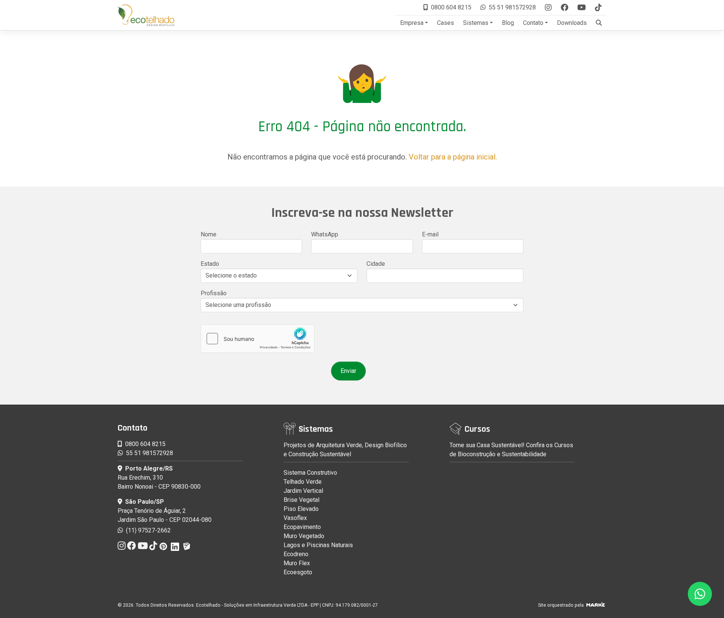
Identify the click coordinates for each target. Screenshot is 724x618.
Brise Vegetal (301, 499)
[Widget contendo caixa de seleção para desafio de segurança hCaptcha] (257, 338)
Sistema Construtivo (310, 472)
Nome (208, 234)
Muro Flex (297, 563)
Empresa (411, 22)
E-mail (430, 234)
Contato (533, 22)
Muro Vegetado (304, 536)
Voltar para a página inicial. (453, 156)
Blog (508, 22)
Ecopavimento (302, 527)
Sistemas (475, 22)
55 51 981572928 (512, 7)
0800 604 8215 (451, 7)
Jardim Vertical (303, 490)
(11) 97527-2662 (147, 530)
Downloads (572, 22)
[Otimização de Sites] (595, 605)
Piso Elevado (301, 508)
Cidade (376, 263)
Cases (445, 22)
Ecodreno (296, 554)
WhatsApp (324, 234)
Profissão (214, 293)
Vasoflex (295, 517)
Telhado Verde (303, 481)
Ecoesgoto (298, 572)
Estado (210, 263)
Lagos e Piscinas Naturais (318, 545)
